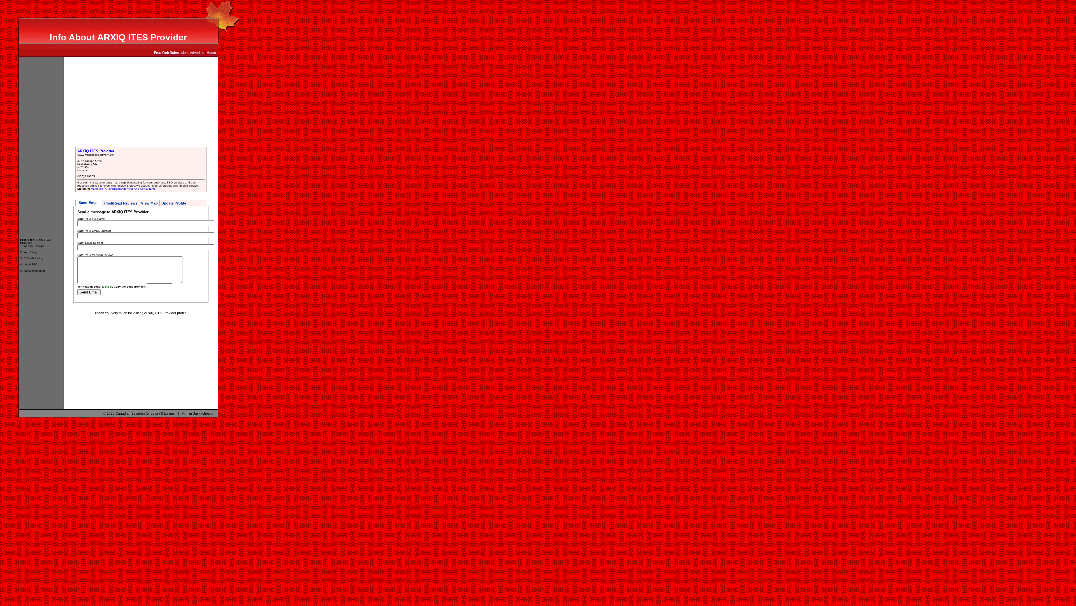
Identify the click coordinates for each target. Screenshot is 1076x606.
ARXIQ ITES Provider (95, 151)
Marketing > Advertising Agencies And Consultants (123, 188)
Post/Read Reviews (120, 203)
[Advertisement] (41, 145)
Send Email (89, 203)
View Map (149, 203)
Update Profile (173, 203)
